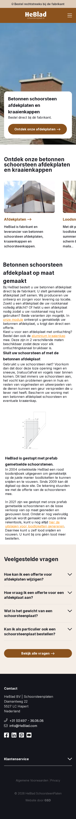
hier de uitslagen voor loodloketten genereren (34, 524)
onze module (13, 320)
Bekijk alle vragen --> (38, 653)
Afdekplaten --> (18, 219)
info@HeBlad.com (23, 726)
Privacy (55, 780)
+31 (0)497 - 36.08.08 (27, 721)
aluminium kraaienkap (48, 336)
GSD (47, 800)
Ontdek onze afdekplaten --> (37, 129)
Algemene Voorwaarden (32, 780)
